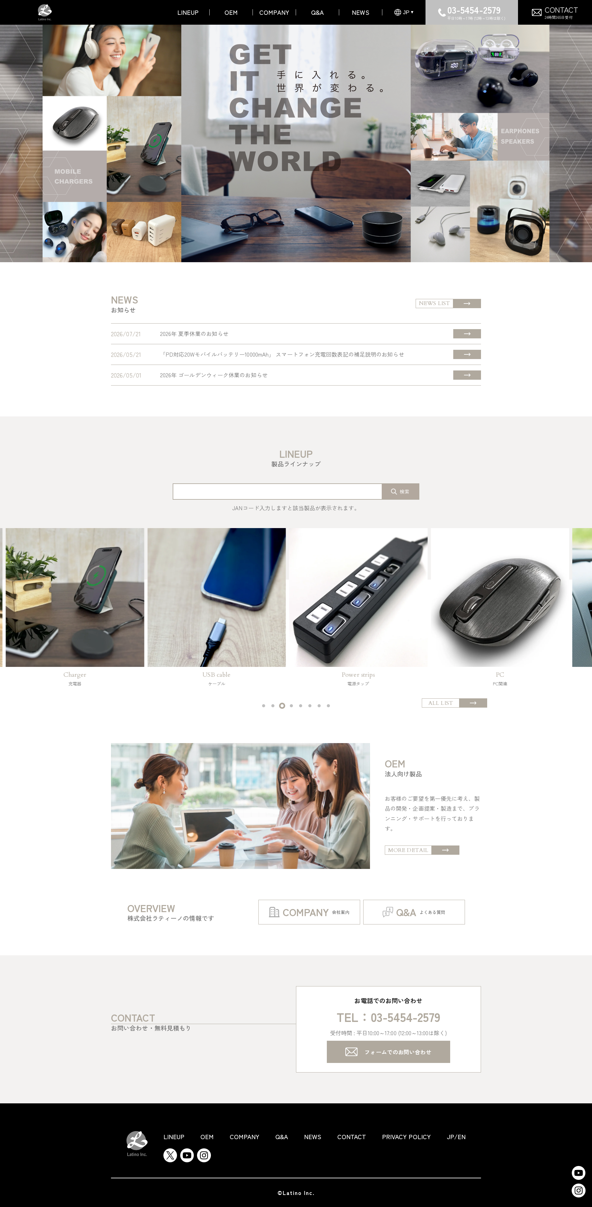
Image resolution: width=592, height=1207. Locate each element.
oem (231, 12)
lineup (174, 1136)
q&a (317, 12)
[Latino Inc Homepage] (45, 9)
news (360, 12)
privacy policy (406, 1136)
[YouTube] (187, 1153)
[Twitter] (170, 1153)
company (274, 12)
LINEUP (188, 12)
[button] (263, 705)
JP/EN (456, 1136)
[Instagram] (204, 1153)
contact (351, 1136)
